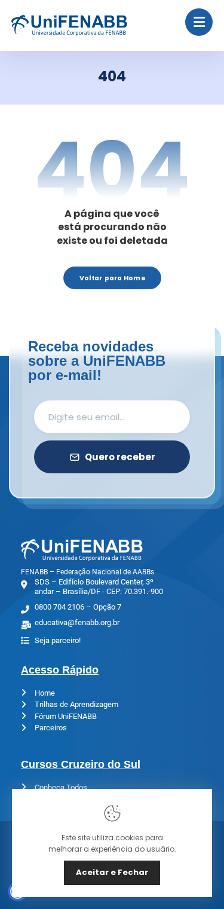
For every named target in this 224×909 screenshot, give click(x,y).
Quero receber (120, 457)
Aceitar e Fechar (112, 872)
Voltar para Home (112, 277)
